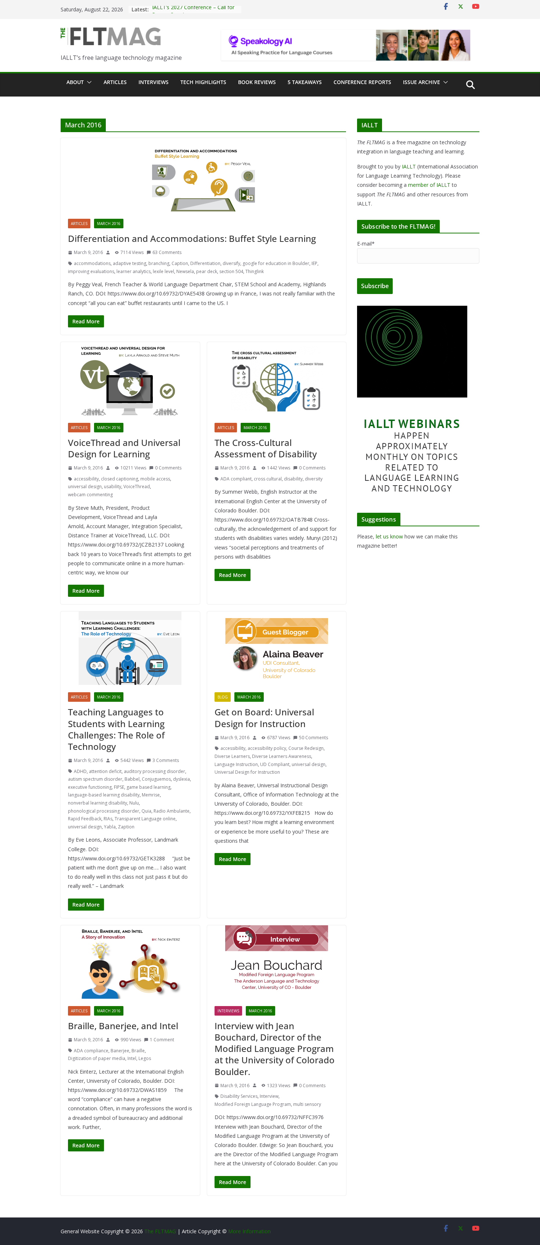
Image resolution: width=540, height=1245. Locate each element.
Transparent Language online (145, 819)
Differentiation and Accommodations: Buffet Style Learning (192, 238)
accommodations (92, 263)
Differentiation (205, 263)
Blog (222, 697)
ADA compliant (236, 479)
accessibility (86, 479)
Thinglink (254, 271)
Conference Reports (362, 82)
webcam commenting (90, 494)
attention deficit (105, 771)
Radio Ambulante (172, 811)
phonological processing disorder (103, 811)
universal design (85, 486)
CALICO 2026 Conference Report (191, 9)
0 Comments (168, 468)
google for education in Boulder (275, 263)
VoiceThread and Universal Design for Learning (124, 448)
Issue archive (421, 82)
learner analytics (133, 271)
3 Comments (165, 760)
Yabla (110, 827)
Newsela (185, 271)
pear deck (206, 271)
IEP (314, 263)
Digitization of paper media (96, 1058)
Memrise (151, 795)
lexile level (163, 271)
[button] (88, 82)
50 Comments (313, 737)
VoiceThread (136, 486)
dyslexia (181, 779)
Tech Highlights (203, 82)
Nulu (134, 803)
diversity (314, 479)
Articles (115, 82)
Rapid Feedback (84, 819)
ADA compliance (91, 1051)
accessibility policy (267, 748)
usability (112, 486)
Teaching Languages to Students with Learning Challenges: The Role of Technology (116, 729)
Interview (269, 1096)
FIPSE (119, 787)
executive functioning (90, 787)
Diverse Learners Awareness (281, 756)
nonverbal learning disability (97, 803)
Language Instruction (236, 764)
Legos (144, 1058)
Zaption (126, 827)
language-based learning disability (104, 795)
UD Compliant (274, 764)
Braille (138, 1051)
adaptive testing (129, 263)
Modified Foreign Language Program (253, 1104)
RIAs (108, 819)
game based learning (148, 787)
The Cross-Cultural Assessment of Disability (266, 448)
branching (158, 263)
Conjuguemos (156, 779)
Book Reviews (257, 82)
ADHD (80, 771)
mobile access (155, 479)
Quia (146, 811)
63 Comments (166, 252)
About (75, 82)
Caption (180, 263)
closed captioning (119, 479)
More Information (249, 1231)
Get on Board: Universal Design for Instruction (264, 717)
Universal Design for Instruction (247, 772)
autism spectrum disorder (95, 779)
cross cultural (268, 479)
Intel (131, 1058)
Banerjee (120, 1051)
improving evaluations (91, 271)
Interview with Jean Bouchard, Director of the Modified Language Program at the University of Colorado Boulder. (275, 1049)
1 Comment (162, 1040)
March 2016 (108, 223)
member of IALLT (429, 184)
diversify (231, 263)
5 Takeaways (305, 82)
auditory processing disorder (154, 771)
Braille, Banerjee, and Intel (123, 1026)
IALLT (409, 166)
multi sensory (307, 1104)
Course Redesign (306, 748)
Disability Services (239, 1096)
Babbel (132, 779)
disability (293, 479)
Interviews (153, 82)
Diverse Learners (232, 756)
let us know (389, 536)
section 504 (231, 271)
